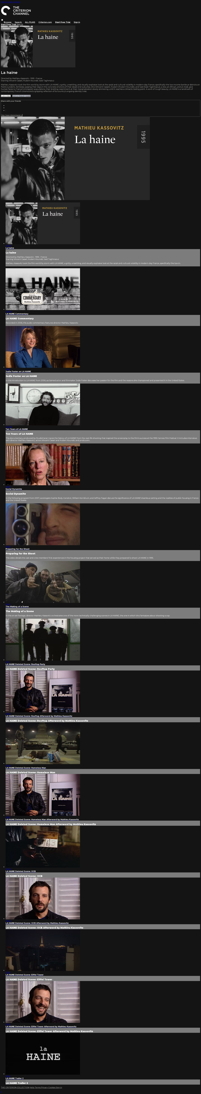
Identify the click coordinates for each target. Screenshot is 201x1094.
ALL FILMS (30, 22)
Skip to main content (10, 2)
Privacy (44, 1087)
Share (27, 96)
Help (32, 1087)
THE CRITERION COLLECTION (15, 1087)
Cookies (52, 1087)
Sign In (20, 24)
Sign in (77, 22)
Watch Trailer (18, 96)
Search (18, 22)
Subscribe (5, 96)
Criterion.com (45, 22)
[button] (2, 20)
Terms (38, 1087)
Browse (8, 22)
